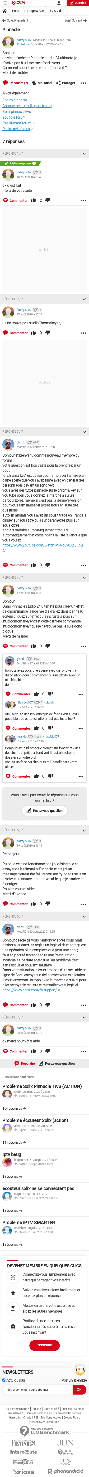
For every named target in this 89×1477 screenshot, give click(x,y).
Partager (68, 83)
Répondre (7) (18, 83)
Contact (79, 1409)
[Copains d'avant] (23, 1462)
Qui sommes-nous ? (17, 1409)
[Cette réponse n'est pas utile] (48, 200)
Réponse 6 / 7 (12, 916)
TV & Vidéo (56, 11)
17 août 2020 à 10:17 (29, 314)
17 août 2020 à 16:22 (30, 707)
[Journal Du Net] (66, 1443)
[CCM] (18, 3)
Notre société (51, 1409)
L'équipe (36, 1409)
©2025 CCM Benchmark (44, 1422)
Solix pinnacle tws (16, 111)
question (80, 3)
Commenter (18, 201)
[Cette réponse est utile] (34, 200)
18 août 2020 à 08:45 (29, 177)
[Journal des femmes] (23, 1443)
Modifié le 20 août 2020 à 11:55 (36, 931)
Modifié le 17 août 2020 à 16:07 (36, 663)
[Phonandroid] (66, 1471)
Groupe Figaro (72, 1417)
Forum (16, 11)
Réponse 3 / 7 (12, 431)
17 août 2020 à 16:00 (29, 593)
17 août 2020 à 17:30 (30, 741)
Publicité (66, 1409)
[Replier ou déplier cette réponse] (84, 153)
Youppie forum (14, 117)
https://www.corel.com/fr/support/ (29, 990)
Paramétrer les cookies (67, 1413)
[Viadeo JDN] (66, 1462)
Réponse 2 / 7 (12, 299)
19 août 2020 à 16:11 (29, 845)
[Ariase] (23, 1471)
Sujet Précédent (17, 20)
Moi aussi (45, 83)
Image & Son (35, 11)
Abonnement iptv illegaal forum (27, 106)
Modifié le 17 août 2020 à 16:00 (36, 447)
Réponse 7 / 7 (12, 1017)
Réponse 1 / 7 (12, 153)
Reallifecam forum (17, 123)
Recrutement (15, 1413)
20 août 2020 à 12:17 (50, 44)
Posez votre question (48, 811)
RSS (36, 1417)
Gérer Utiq (14, 1417)
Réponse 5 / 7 (12, 830)
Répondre (27, 1063)
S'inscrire (45, 1345)
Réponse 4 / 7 (12, 577)
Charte (27, 1417)
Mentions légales (51, 1417)
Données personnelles (39, 1413)
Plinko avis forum (16, 129)
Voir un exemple (74, 1380)
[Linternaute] (23, 1452)
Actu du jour (15, 1380)
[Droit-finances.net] (66, 1452)
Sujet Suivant (73, 20)
